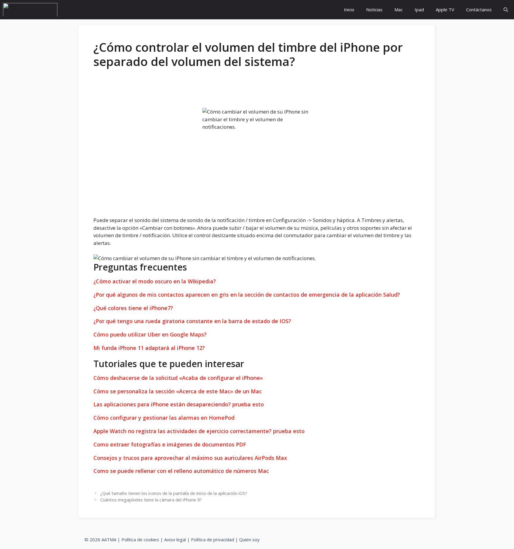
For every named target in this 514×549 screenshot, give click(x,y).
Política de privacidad (212, 539)
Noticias (374, 9)
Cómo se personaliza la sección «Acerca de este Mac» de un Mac (177, 391)
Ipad (419, 9)
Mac (398, 9)
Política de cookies (140, 539)
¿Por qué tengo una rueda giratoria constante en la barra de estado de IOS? (192, 321)
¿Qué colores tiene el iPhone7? (133, 308)
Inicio (349, 9)
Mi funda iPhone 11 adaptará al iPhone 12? (149, 347)
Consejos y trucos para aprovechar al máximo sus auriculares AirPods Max (190, 458)
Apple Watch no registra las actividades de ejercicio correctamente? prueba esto (199, 431)
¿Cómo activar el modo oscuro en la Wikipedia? (154, 281)
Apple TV (445, 9)
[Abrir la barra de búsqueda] (506, 9)
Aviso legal (175, 539)
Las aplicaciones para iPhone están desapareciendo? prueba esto (178, 405)
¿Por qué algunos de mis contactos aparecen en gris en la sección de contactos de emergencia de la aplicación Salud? (246, 294)
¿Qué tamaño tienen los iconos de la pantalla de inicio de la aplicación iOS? (173, 493)
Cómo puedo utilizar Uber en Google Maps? (150, 334)
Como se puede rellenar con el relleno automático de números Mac (181, 471)
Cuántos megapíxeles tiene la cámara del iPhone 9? (151, 500)
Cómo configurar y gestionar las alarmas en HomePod (163, 418)
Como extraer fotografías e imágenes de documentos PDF (169, 445)
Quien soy (249, 539)
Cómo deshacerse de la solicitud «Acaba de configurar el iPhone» (178, 378)
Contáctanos (479, 9)
